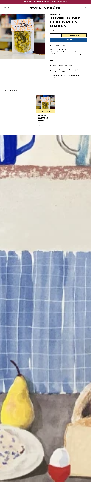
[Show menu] (5, 7)
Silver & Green (55, 14)
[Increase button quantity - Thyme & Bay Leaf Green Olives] (58, 35)
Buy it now (68, 40)
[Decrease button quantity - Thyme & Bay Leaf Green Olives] (52, 35)
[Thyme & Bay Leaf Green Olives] (45, 104)
